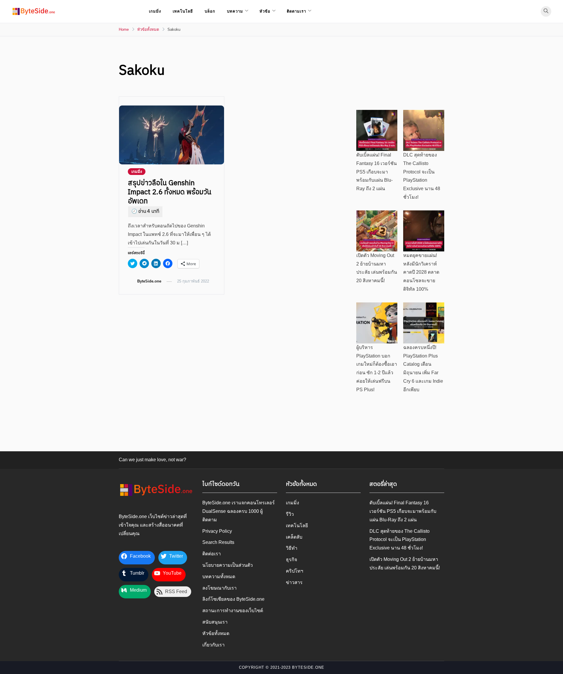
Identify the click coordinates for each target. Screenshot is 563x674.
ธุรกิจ (291, 559)
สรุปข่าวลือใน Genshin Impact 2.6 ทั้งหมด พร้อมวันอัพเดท (169, 192)
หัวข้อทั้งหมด (215, 633)
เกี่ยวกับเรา (213, 644)
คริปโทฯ (294, 571)
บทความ (235, 11)
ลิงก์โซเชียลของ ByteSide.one (233, 599)
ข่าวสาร (294, 582)
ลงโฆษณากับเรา (219, 588)
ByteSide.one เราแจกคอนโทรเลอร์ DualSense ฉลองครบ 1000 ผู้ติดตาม (238, 511)
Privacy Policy (217, 531)
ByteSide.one (149, 281)
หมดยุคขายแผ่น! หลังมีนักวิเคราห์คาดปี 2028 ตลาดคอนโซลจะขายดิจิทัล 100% (421, 272)
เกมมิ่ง (155, 11)
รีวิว (290, 514)
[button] (34, 11)
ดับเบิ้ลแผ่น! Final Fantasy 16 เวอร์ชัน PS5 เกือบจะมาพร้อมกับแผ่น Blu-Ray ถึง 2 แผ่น (376, 171)
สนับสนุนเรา (215, 621)
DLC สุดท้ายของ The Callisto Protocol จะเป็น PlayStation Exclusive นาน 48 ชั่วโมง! (399, 540)
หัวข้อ (265, 11)
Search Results (218, 542)
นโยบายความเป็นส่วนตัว (227, 565)
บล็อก (210, 11)
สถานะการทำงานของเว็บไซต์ (232, 610)
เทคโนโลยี (183, 11)
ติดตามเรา (296, 11)
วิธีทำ (291, 548)
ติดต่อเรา (211, 553)
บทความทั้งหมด (218, 576)
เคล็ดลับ (294, 537)
